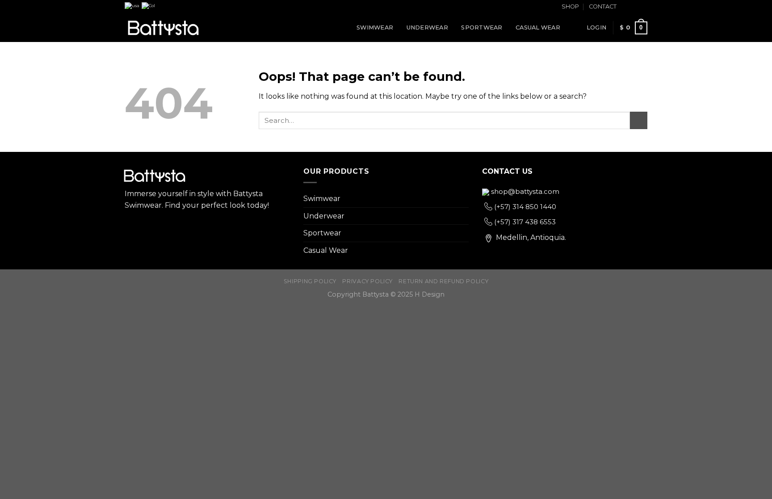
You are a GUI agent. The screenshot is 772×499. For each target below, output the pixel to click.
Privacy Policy (367, 281)
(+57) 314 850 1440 (524, 206)
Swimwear (375, 27)
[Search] (576, 27)
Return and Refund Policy (443, 281)
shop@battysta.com (524, 191)
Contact (603, 6)
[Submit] (638, 120)
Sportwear (481, 27)
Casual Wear (538, 27)
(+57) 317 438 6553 (524, 222)
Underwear (427, 27)
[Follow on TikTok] (643, 7)
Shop (570, 6)
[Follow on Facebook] (626, 7)
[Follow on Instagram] (634, 7)
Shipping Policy (310, 281)
